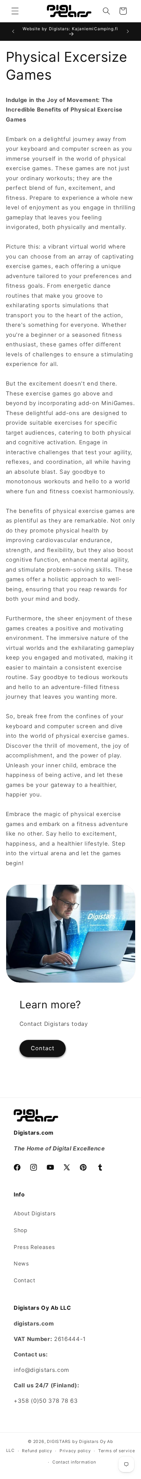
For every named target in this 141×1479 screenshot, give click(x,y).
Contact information (74, 1462)
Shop (20, 1230)
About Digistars (35, 1213)
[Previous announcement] (13, 31)
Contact (43, 1048)
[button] (15, 11)
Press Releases (34, 1247)
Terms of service (116, 1450)
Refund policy (37, 1450)
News (21, 1263)
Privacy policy (75, 1450)
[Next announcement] (128, 31)
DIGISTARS (59, 1441)
